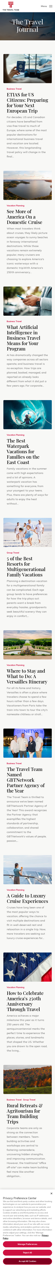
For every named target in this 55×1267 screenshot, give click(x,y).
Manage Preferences (27, 1244)
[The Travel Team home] (11, 6)
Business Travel (14, 89)
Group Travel (13, 552)
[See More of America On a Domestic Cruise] (27, 185)
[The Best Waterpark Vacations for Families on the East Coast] (27, 414)
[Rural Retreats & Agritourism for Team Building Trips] (27, 1079)
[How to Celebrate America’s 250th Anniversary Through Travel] (27, 967)
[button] (46, 6)
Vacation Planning (15, 205)
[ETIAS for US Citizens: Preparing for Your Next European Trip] (27, 68)
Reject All (27, 1252)
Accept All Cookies (27, 1261)
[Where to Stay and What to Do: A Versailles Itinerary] (27, 644)
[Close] (51, 1193)
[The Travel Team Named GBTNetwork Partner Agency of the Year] (27, 743)
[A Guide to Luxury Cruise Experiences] (27, 869)
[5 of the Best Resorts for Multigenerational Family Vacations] (27, 532)
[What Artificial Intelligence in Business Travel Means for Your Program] (27, 301)
